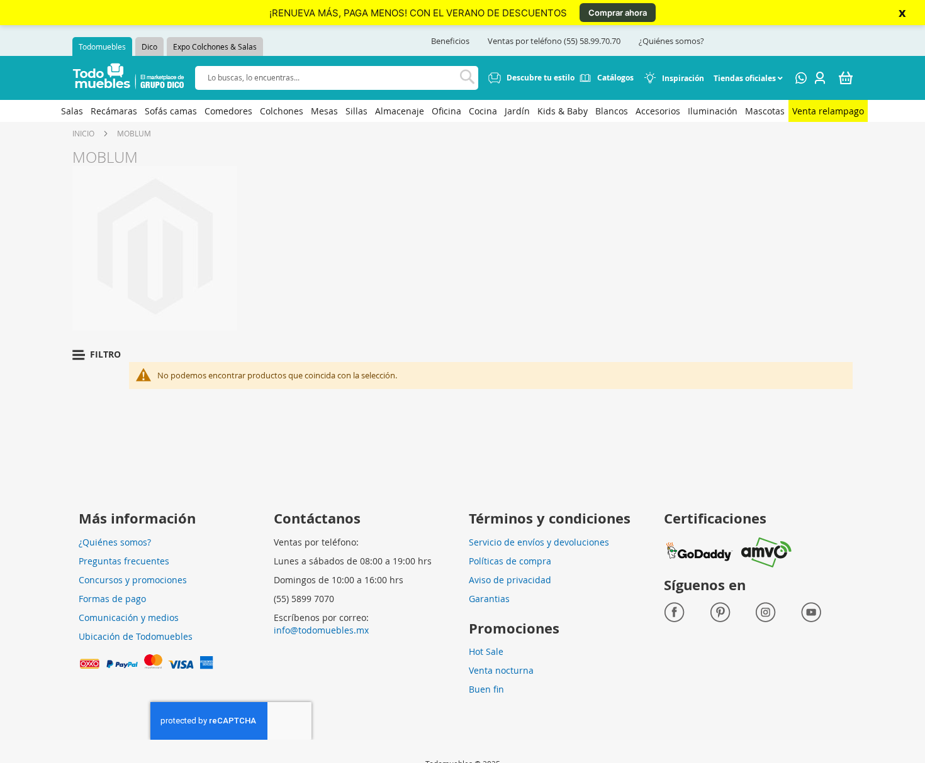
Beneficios (450, 41)
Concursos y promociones (133, 580)
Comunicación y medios (129, 617)
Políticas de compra (510, 561)
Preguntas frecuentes (124, 561)
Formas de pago (112, 599)
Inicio (83, 133)
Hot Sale (486, 651)
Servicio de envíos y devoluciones (539, 542)
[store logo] (128, 78)
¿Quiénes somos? (671, 41)
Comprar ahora (617, 13)
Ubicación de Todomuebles (136, 636)
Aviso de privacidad (510, 580)
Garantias (489, 599)
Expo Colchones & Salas (215, 46)
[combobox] (336, 77)
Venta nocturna (501, 670)
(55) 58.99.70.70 (592, 41)
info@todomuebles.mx (321, 630)
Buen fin (486, 689)
